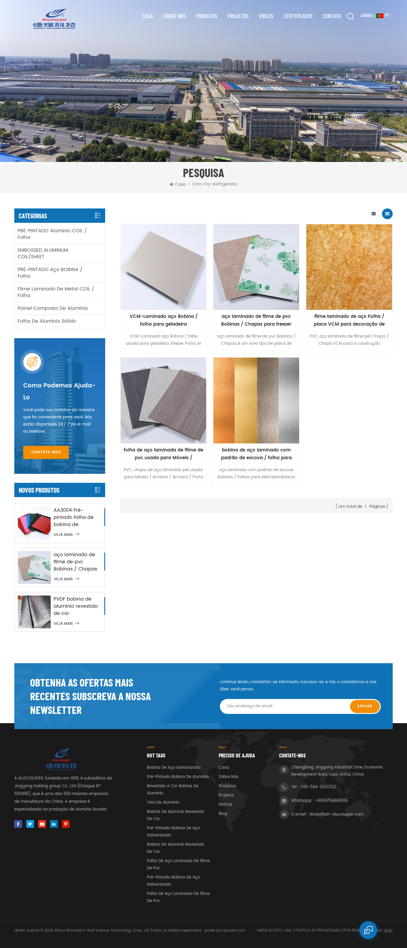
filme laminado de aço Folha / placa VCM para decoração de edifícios (349, 320)
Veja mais (63, 535)
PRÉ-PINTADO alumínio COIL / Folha (52, 234)
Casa (147, 15)
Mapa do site (269, 930)
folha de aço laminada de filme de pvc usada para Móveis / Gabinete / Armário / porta (163, 454)
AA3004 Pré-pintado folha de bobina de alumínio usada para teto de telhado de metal (74, 517)
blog (223, 814)
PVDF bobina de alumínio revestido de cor (76, 606)
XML (288, 930)
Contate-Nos (46, 452)
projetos (238, 15)
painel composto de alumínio (53, 308)
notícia (225, 805)
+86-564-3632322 (318, 787)
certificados (298, 15)
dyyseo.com (234, 930)
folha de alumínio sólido (47, 321)
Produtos (207, 15)
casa (224, 768)
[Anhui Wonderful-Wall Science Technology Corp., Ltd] (53, 19)
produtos (227, 786)
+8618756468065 (331, 801)
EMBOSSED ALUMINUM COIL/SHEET (43, 253)
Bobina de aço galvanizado (174, 768)
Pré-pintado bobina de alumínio (178, 777)
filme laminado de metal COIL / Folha (56, 292)
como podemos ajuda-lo (59, 392)
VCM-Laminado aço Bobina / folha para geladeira (164, 320)
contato (332, 15)
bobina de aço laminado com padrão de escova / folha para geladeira (256, 454)
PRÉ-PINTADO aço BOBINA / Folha (50, 273)
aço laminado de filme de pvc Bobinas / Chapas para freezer (75, 562)
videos (266, 15)
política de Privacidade (317, 930)
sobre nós (174, 15)
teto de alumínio (163, 802)
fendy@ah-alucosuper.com (336, 814)
